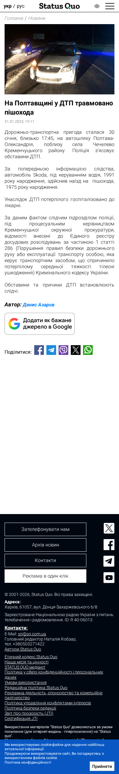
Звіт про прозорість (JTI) (29, 713)
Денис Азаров (39, 305)
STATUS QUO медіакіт (25, 667)
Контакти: (16, 628)
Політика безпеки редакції (30, 708)
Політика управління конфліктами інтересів (48, 702)
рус (20, 6)
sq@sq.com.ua (32, 633)
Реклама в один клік (45, 576)
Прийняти (102, 766)
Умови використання (26, 682)
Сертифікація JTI (21, 718)
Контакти (45, 560)
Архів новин (45, 545)
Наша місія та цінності (27, 661)
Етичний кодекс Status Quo (31, 656)
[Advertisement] (59, 424)
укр (8, 6)
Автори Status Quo (23, 649)
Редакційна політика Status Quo (36, 687)
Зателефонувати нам (45, 529)
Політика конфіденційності (28, 762)
